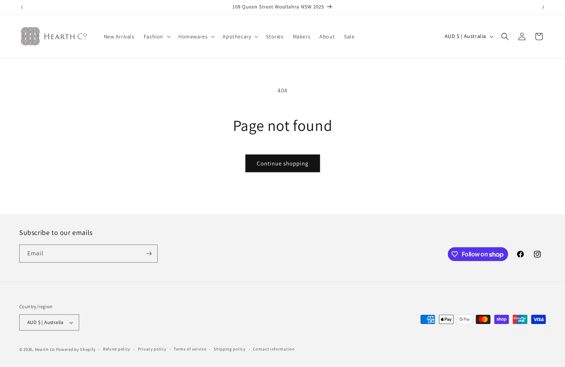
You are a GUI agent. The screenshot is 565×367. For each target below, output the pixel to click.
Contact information (273, 349)
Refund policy (116, 349)
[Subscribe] (148, 254)
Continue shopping (283, 163)
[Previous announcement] (21, 7)
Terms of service (190, 349)
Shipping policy (230, 349)
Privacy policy (152, 349)
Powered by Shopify (76, 349)
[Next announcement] (543, 7)
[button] (156, 36)
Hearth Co (45, 349)
